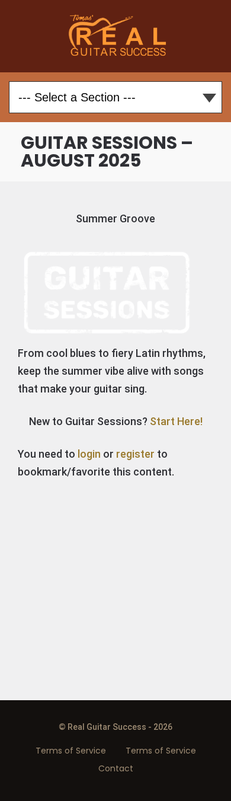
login (89, 454)
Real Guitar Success (115, 36)
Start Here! (176, 421)
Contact (115, 768)
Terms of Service (71, 751)
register (135, 454)
